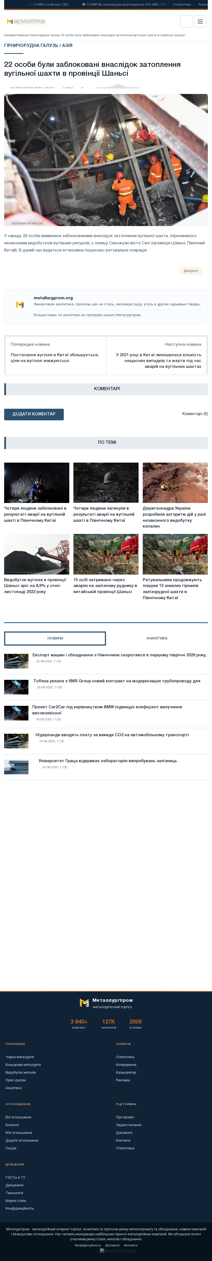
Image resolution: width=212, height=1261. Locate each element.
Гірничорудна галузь (44, 35)
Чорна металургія (20, 1057)
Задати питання (128, 1125)
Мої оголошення (19, 1132)
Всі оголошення (18, 1117)
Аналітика (14, 1088)
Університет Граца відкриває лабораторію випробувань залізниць (108, 761)
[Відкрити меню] (200, 21)
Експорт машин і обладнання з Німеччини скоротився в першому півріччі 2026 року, (119, 655)
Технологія (14, 1193)
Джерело (191, 270)
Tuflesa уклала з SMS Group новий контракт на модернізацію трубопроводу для (116, 681)
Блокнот (12, 1125)
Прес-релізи (16, 1080)
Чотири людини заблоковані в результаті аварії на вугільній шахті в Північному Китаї (35, 515)
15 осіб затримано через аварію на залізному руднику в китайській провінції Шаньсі (105, 586)
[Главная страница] (24, 21)
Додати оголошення (22, 1140)
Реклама (123, 1080)
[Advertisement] (106, 832)
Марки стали (16, 1200)
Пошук (11, 1148)
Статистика (182, 4)
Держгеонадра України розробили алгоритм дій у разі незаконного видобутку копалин (174, 517)
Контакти (123, 1140)
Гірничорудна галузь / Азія (38, 46)
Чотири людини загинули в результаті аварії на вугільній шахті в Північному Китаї (103, 515)
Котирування (126, 1064)
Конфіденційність (20, 1208)
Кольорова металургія (23, 1064)
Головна (9, 35)
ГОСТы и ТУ (15, 1177)
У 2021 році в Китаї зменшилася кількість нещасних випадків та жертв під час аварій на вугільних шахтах (158, 361)
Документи (14, 1185)
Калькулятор (126, 1072)
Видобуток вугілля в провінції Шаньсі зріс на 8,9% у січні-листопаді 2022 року (35, 586)
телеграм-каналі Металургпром (113, 315)
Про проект (125, 1117)
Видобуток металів (21, 1072)
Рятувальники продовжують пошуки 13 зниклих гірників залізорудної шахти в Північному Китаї (172, 589)
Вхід (186, 21)
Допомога (124, 1132)
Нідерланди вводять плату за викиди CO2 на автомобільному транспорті (112, 735)
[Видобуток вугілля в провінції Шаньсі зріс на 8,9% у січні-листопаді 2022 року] (36, 554)
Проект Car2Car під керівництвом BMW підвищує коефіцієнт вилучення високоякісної (107, 710)
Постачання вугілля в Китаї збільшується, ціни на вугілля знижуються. (55, 358)
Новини (22, 35)
